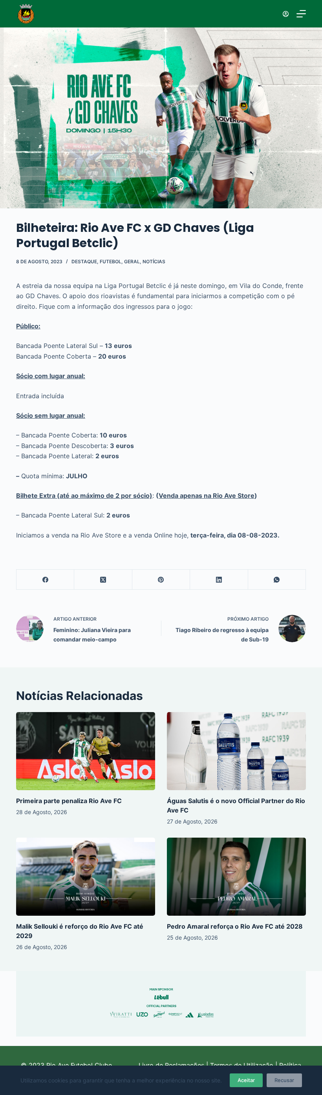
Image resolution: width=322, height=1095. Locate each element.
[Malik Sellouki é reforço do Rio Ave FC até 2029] (85, 877)
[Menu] (301, 13)
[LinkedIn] (219, 580)
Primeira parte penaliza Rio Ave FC (69, 801)
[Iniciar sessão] (286, 14)
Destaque (84, 261)
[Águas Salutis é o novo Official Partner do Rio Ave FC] (236, 751)
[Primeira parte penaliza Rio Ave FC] (85, 751)
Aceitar (246, 1080)
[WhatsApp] (277, 580)
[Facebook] (45, 580)
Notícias (154, 261)
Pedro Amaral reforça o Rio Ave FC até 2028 (235, 926)
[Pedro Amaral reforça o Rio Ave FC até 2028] (236, 877)
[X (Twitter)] (103, 580)
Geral (132, 261)
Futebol (110, 261)
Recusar (284, 1080)
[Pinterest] (161, 580)
